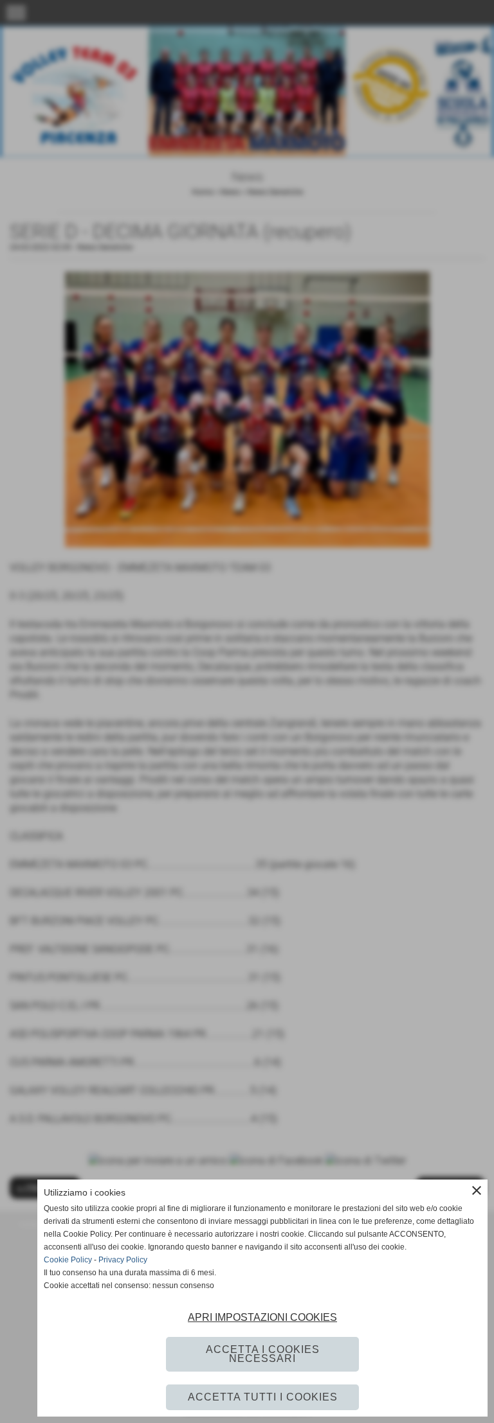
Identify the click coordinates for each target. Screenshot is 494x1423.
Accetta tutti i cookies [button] (263, 1397)
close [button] (476, 1190)
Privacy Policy (122, 1259)
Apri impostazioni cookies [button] (262, 1317)
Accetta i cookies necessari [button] (263, 1354)
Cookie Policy (68, 1259)
